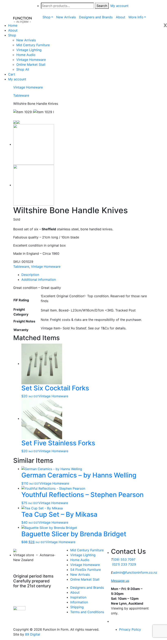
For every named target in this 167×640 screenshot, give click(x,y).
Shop (12, 35)
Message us (120, 581)
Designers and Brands (87, 587)
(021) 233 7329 (124, 564)
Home (12, 25)
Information (79, 602)
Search (102, 6)
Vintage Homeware (31, 60)
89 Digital (32, 634)
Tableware (21, 95)
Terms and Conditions (87, 612)
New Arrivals (26, 40)
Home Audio (25, 55)
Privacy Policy (130, 629)
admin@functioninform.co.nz (135, 572)
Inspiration (78, 597)
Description (30, 275)
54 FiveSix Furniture (85, 570)
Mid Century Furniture (33, 45)
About (13, 30)
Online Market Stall (30, 64)
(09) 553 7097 (124, 559)
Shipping (77, 607)
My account (17, 79)
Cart (11, 74)
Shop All (22, 69)
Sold (16, 219)
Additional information (38, 279)
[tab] (87, 274)
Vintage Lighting (29, 50)
